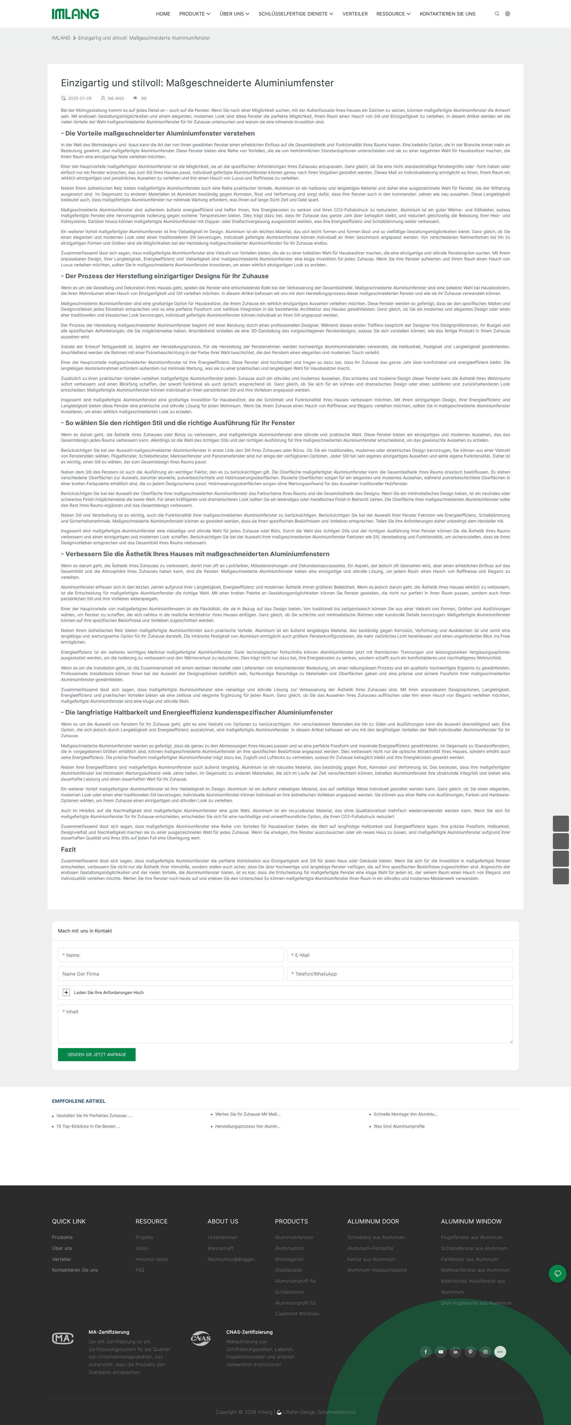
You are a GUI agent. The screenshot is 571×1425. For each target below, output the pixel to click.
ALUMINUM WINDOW (471, 1221)
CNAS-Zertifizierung (249, 1332)
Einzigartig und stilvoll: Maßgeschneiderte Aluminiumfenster (144, 38)
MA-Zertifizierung (109, 1332)
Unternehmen (222, 1237)
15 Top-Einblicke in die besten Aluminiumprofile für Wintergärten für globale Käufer (89, 1126)
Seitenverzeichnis (336, 1412)
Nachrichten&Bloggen (231, 1259)
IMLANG (61, 38)
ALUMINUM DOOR (373, 1221)
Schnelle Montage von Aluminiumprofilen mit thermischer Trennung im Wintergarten (407, 1113)
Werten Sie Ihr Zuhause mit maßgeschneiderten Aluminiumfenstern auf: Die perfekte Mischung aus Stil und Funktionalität (248, 1113)
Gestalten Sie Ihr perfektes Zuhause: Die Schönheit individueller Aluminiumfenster (95, 1115)
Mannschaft (220, 1248)
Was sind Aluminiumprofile (399, 1126)
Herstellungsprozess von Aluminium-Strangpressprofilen (248, 1126)
